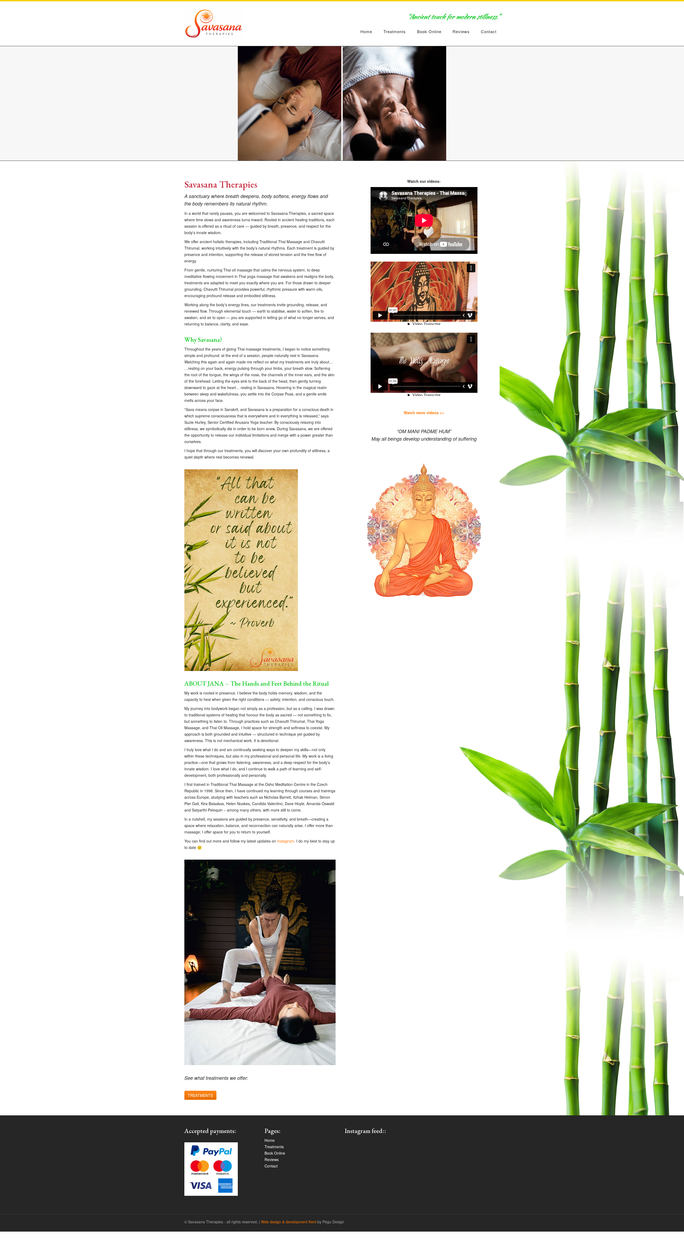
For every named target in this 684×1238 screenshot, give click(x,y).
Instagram (285, 841)
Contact (488, 31)
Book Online (429, 31)
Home (366, 31)
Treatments (394, 31)
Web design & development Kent (288, 1221)
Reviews (461, 31)
